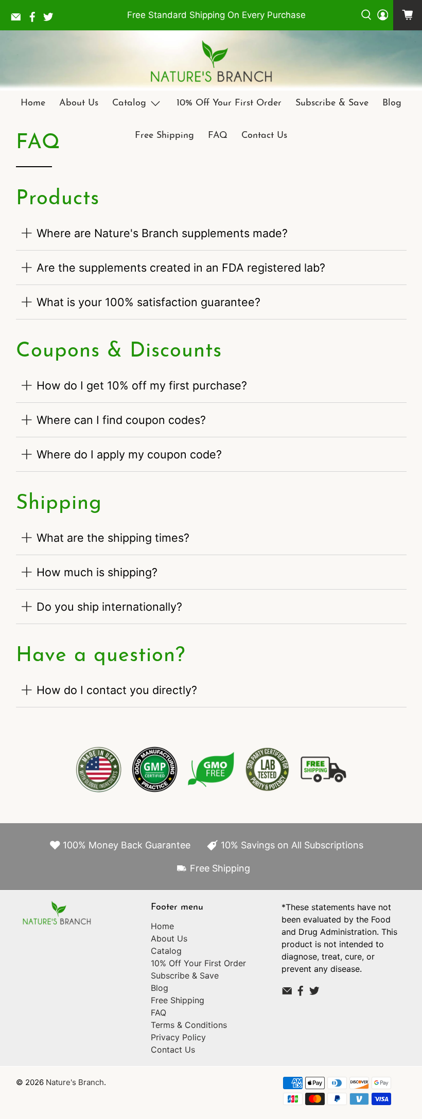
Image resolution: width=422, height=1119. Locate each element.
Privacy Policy (178, 1037)
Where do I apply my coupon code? (129, 454)
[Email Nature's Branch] (18, 19)
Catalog (129, 103)
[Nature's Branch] (211, 61)
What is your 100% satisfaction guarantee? (148, 302)
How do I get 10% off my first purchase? (142, 385)
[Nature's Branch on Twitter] (51, 19)
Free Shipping (164, 135)
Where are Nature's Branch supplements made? (162, 233)
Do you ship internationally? (109, 606)
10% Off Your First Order (229, 103)
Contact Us (264, 135)
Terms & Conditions (189, 1025)
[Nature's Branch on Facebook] (35, 19)
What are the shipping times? (113, 537)
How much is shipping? (97, 572)
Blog (391, 103)
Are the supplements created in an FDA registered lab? (181, 267)
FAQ (217, 135)
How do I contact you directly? (117, 690)
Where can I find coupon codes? (121, 420)
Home (33, 103)
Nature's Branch (75, 1082)
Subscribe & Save (331, 103)
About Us (78, 103)
